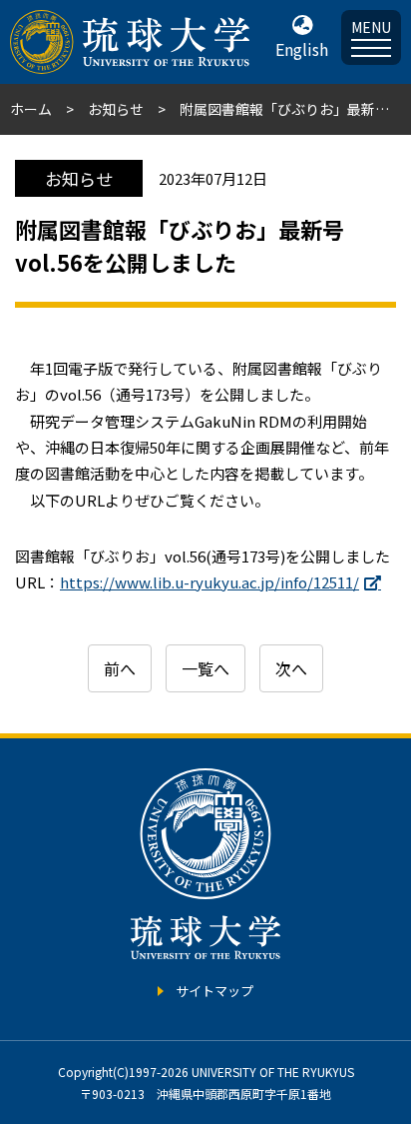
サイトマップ (214, 990)
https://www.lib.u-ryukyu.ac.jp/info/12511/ (209, 581)
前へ (120, 668)
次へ (291, 668)
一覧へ (205, 668)
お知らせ (116, 109)
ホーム (31, 109)
